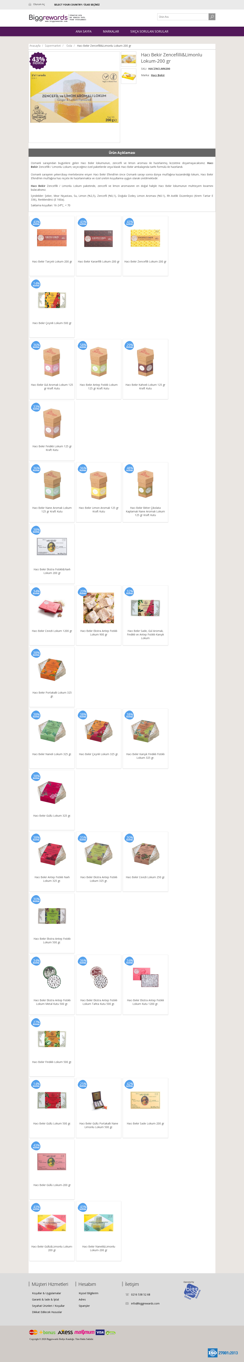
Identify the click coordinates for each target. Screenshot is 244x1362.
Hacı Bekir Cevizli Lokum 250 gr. (145, 877)
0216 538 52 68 (140, 1294)
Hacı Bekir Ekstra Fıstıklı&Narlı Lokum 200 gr (52, 571)
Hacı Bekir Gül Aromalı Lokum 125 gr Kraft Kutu (52, 386)
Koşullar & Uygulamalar (46, 1293)
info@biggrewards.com (145, 1303)
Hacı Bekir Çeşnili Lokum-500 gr (51, 323)
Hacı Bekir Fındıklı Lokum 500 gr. (52, 1062)
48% (130, 468)
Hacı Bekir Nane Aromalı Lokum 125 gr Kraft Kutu (52, 509)
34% (36, 591)
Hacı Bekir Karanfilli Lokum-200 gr (99, 261)
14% (36, 283)
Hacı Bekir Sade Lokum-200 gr (145, 1123)
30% (130, 837)
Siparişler (84, 1306)
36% (36, 345)
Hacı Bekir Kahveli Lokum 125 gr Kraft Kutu (145, 386)
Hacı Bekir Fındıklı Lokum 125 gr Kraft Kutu (52, 448)
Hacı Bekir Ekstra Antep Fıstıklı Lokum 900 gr (98, 632)
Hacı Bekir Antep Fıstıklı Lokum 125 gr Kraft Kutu (99, 386)
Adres (82, 1299)
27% (36, 1022)
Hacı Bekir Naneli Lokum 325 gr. (52, 754)
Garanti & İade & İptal (45, 1299)
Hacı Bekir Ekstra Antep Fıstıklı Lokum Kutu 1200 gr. (145, 1002)
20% (83, 591)
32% (130, 591)
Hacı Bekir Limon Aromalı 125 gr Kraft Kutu (99, 509)
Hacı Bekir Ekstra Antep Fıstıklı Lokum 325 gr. (98, 879)
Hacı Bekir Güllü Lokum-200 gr (52, 1185)
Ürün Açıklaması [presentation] (122, 152)
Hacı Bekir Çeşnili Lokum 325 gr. (98, 754)
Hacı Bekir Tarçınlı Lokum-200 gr (52, 261)
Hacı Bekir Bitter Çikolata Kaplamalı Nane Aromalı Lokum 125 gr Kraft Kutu (145, 511)
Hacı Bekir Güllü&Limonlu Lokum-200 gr (52, 1248)
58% (83, 345)
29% (130, 345)
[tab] (122, 153)
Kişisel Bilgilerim (88, 1293)
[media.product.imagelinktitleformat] (52, 239)
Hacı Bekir (158, 75)
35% (83, 837)
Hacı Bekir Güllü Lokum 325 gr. (52, 815)
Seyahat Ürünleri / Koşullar (48, 1306)
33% (36, 406)
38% (36, 529)
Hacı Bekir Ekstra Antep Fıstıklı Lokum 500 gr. (52, 940)
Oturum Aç (39, 4)
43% (38, 59)
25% (83, 1083)
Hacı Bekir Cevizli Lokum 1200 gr (52, 631)
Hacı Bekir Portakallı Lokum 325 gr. (52, 694)
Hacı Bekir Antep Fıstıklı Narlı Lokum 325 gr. (52, 879)
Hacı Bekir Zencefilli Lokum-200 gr (145, 261)
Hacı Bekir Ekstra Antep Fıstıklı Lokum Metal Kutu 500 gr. (52, 1002)
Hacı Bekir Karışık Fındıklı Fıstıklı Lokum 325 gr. (145, 755)
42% (130, 1083)
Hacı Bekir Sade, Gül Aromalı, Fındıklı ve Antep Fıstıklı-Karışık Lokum (145, 634)
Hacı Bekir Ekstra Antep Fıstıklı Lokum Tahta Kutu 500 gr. (98, 1002)
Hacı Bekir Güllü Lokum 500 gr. (52, 1123)
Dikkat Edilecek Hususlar (47, 1312)
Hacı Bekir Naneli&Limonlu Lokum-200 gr (98, 1248)
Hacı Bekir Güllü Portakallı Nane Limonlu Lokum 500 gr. (98, 1125)
